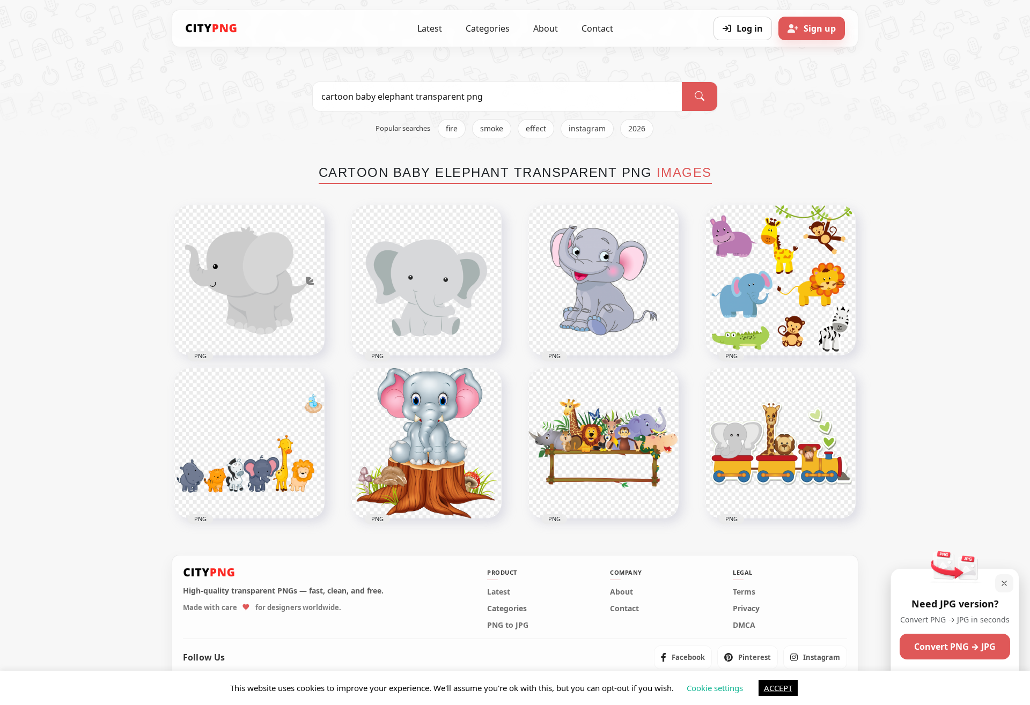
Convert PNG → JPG (955, 646)
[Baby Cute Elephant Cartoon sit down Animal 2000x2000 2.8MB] (426, 443)
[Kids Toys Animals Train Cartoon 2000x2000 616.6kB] (780, 443)
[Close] (1004, 583)
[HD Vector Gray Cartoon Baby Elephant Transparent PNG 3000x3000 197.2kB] (249, 280)
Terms (744, 592)
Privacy (746, 608)
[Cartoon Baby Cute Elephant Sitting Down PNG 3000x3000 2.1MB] (603, 280)
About (545, 28)
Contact (597, 28)
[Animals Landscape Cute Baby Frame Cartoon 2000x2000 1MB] (603, 443)
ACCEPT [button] (778, 687)
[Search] (699, 96)
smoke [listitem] (491, 128)
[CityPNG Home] (211, 28)
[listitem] (683, 657)
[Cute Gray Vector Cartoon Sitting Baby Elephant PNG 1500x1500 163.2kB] (426, 280)
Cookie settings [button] (715, 687)
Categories (488, 28)
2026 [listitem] (636, 128)
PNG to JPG (507, 625)
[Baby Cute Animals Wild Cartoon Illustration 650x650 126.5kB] (249, 443)
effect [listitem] (536, 128)
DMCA (744, 625)
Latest (429, 28)
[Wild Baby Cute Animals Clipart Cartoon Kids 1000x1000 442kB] (780, 280)
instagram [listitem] (587, 128)
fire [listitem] (452, 128)
